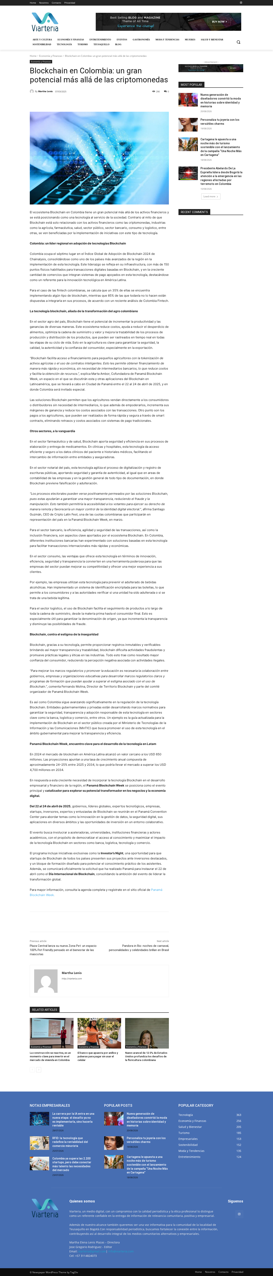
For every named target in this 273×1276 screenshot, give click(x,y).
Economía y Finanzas (50, 56)
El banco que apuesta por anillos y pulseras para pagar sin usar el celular (98, 1056)
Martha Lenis (45, 91)
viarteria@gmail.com (92, 1251)
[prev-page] (32, 1069)
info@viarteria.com (121, 1251)
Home (33, 56)
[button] (238, 42)
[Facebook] (57, 102)
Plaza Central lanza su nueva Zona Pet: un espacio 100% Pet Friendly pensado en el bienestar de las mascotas (63, 950)
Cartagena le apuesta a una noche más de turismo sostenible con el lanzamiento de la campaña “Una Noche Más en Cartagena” (221, 147)
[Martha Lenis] (32, 91)
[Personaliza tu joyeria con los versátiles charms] (188, 125)
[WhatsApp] (85, 102)
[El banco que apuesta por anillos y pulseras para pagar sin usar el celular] (99, 1033)
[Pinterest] (76, 102)
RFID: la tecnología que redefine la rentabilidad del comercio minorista (70, 1141)
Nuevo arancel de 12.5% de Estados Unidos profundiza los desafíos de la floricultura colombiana (146, 1056)
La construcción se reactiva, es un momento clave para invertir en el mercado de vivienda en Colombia (50, 1056)
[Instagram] (241, 3)
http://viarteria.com (72, 978)
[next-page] (38, 1069)
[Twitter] (67, 102)
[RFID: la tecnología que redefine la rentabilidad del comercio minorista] (39, 1143)
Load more (209, 196)
